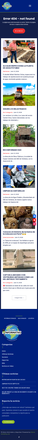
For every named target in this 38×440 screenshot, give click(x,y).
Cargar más (18, 298)
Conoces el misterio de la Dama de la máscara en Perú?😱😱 (19, 233)
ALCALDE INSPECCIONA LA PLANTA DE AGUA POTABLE (18, 67)
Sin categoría (8, 112)
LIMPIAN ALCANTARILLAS (14, 191)
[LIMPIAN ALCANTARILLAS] (19, 176)
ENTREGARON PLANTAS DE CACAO (13, 380)
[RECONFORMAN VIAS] (19, 135)
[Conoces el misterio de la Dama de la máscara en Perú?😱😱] (19, 217)
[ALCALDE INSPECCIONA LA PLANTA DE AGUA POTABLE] (19, 51)
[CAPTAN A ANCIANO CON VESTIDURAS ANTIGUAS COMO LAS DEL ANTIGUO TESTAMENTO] (19, 260)
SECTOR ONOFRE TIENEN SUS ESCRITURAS (16, 388)
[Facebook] (19, 437)
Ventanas (6, 71)
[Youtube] (34, 220)
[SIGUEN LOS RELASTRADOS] (19, 94)
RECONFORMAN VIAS (12, 150)
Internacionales (8, 237)
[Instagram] (34, 223)
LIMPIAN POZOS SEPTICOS (10, 384)
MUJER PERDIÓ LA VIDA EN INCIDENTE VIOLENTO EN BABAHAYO (19, 393)
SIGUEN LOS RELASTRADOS (14, 109)
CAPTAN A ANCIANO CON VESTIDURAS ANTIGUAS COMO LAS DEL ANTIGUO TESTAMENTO (18, 277)
